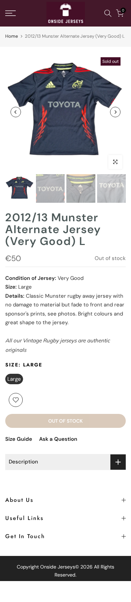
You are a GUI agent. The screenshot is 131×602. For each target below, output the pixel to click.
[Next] (115, 112)
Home (11, 36)
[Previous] (15, 112)
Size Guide (18, 439)
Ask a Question (58, 439)
